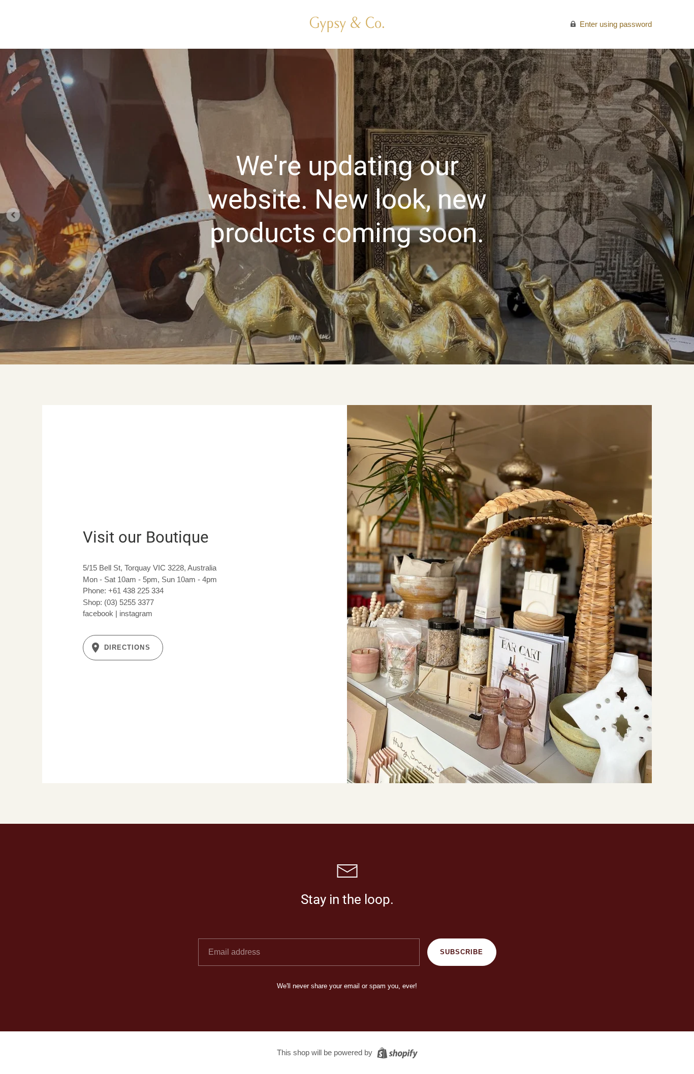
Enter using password (615, 24)
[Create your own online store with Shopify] (396, 1052)
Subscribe (461, 952)
